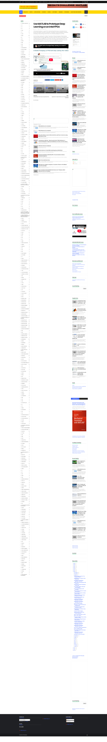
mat (22, 572)
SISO (22, 473)
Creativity (23, 139)
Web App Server (24, 562)
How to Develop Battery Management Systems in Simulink (78, 253)
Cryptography (24, 141)
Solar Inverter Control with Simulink (25, 505)
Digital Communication (25, 175)
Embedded (23, 197)
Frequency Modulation (25, 227)
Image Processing (24, 260)
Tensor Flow (24, 527)
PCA (22, 399)
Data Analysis (24, 161)
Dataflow (23, 166)
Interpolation (24, 267)
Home (34, 20)
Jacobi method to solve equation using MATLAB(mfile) (81, 373)
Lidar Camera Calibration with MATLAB (80, 627)
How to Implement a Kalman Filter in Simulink (81, 462)
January (75, 646)
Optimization (24, 395)
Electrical (23, 191)
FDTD (22, 201)
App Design (23, 67)
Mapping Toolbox (24, 337)
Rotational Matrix (25, 466)
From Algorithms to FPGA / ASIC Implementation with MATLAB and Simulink (51, 90)
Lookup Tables (24, 293)
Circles (23, 124)
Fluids (23, 223)
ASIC (22, 44)
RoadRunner (24, 461)
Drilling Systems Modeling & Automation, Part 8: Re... (78, 599)
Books (73, 385)
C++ (22, 110)
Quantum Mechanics (25, 441)
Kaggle (23, 277)
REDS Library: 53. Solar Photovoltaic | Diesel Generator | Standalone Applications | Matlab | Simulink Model (79, 327)
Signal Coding (24, 491)
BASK (22, 85)
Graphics (23, 246)
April (75, 642)
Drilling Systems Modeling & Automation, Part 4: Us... (78, 632)
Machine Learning (75, 445)
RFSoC (22, 445)
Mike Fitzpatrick (24, 346)
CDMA (22, 115)
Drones (23, 186)
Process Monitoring (25, 429)
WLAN (22, 555)
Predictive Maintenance (25, 427)
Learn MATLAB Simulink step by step (78, 249)
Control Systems (24, 134)
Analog (23, 60)
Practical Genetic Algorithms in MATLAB (78, 437)
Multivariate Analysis (25, 362)
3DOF (22, 30)
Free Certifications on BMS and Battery (78, 52)
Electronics (24, 193)
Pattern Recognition (25, 414)
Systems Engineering (25, 524)
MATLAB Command (24, 305)
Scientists (23, 482)
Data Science (24, 163)
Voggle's (23, 553)
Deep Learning (24, 170)
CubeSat (23, 143)
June (75, 639)
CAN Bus (23, 113)
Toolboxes (23, 532)
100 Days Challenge (25, 23)
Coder (23, 129)
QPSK (22, 438)
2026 (74, 563)
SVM (22, 477)
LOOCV (23, 282)
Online (23, 392)
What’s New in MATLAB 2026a (44, 160)
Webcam (23, 564)
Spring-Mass (24, 509)
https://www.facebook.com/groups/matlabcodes (53, 77)
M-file (22, 296)
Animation (23, 64)
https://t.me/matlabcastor (46, 76)
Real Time (23, 454)
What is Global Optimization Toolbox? (80, 614)
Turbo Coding (24, 539)
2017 (74, 650)
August (75, 637)
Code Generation (24, 127)
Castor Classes (24, 122)
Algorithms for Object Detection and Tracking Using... (80, 605)
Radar (23, 448)
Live (22, 289)
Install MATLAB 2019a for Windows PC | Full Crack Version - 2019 (81, 302)
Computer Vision (74, 446)
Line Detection (24, 286)
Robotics (23, 463)
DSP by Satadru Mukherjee (24, 157)
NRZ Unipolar (24, 371)
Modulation (24, 357)
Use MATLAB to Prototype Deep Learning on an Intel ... (79, 607)
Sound (23, 507)
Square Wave (24, 511)
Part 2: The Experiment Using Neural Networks (80, 477)
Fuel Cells (23, 230)
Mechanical (23, 342)
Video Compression (25, 550)
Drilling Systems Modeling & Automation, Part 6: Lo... (78, 623)
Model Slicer (24, 352)
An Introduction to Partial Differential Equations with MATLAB (50, 150)
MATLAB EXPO (24, 307)
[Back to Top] (87, 735)
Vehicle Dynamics (24, 548)
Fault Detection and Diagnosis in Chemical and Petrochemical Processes (25, 212)
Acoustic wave (24, 49)
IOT (22, 256)
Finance (23, 220)
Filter (22, 218)
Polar (23, 421)
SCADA (23, 468)
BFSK (22, 87)
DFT (22, 150)
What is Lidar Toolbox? (77, 615)
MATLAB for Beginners (25, 328)
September (76, 635)
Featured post (75, 398)
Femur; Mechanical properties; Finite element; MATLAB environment (25, 216)
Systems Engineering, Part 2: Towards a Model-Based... (80, 591)
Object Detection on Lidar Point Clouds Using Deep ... (79, 597)
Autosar (23, 82)
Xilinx (22, 567)
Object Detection (24, 390)
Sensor (23, 484)
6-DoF (22, 33)
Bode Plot (23, 101)
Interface (23, 265)
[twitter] (84, 2)
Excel (22, 199)
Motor (23, 359)
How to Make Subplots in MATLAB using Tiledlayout (79, 587)
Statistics (23, 516)
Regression (23, 458)
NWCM (22, 374)
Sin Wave (23, 501)
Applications (24, 69)
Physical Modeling (25, 418)
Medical (23, 344)
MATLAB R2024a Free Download (45, 126)
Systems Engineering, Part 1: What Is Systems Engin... (80, 593)
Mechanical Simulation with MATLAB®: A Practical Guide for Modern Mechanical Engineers (78, 403)
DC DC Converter (74, 270)
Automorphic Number (25, 76)
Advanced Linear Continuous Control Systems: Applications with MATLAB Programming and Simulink (78, 217)
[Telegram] (81, 2)
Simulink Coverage (25, 498)
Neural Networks (24, 381)
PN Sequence (24, 409)
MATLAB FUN (23, 310)
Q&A (22, 434)
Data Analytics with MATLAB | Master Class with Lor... (80, 630)
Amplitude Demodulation (23, 57)
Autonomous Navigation (23, 80)
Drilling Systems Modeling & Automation (25, 184)
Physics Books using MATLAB (77, 388)
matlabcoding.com (23, 730)
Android (23, 62)
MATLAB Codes (24, 303)
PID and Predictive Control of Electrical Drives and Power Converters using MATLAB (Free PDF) (78, 77)
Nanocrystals (24, 378)
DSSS (22, 159)
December (76, 572)
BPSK (22, 92)
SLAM (22, 475)
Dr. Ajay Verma (24, 182)
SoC (22, 503)
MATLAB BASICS (24, 300)
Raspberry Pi (24, 450)
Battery (23, 94)
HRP (22, 251)
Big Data (23, 96)
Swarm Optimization (25, 522)
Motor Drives (74, 269)
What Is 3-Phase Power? (76, 192)
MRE (22, 332)
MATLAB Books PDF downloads (77, 387)
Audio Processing (75, 545)
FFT (22, 204)
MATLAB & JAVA (24, 298)
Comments (75, 163)
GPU (22, 235)
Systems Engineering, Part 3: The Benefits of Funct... (79, 576)
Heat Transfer (24, 253)
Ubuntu (23, 543)
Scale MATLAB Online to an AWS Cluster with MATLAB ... (79, 621)
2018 (74, 649)
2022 (74, 568)
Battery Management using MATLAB (77, 268)
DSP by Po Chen (24, 155)
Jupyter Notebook (25, 272)
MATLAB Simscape (24, 321)
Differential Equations (25, 173)
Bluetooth (23, 99)
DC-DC (22, 146)
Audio (22, 74)
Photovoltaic (24, 416)
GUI (22, 239)
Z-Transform (24, 569)
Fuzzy (22, 232)
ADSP (22, 35)
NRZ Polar (23, 369)
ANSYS (23, 40)
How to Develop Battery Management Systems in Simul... (78, 267)
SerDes (23, 487)
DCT (22, 148)
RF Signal (23, 443)
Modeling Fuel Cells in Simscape (79, 634)
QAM (22, 436)
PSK (22, 411)
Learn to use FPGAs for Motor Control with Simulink (38, 90)
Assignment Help (75, 199)
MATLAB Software (24, 325)
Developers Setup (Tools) (76, 51)
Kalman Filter (24, 279)
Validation (23, 546)
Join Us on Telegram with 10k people (78, 655)
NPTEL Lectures (24, 364)
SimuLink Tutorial (75, 248)
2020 (74, 571)
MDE (22, 330)
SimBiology (23, 494)
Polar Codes (24, 423)
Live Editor (23, 291)
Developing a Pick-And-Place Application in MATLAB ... (78, 581)
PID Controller (24, 402)
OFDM (22, 388)
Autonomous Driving (25, 78)
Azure (22, 84)
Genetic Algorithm (25, 242)
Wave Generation (24, 557)
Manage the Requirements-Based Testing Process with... (79, 595)
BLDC (22, 89)
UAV (22, 541)
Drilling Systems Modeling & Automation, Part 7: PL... (78, 601)
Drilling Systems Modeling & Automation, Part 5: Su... (78, 626)
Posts (68, 719)
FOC (22, 206)
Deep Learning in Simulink (78, 603)
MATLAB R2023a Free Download (45, 130)
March (75, 643)
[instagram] (87, 2)
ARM (22, 42)
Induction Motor (24, 263)
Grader (23, 244)
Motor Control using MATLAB (76, 193)
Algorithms (23, 54)
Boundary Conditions (25, 103)
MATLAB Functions (25, 312)
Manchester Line (24, 335)
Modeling (23, 355)
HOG (22, 249)
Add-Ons (23, 51)
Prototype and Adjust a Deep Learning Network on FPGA (80, 617)
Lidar (22, 284)
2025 (74, 564)
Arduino (23, 71)
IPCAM (22, 258)
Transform (23, 534)
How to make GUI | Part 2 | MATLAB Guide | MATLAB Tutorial (81, 318)
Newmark (23, 383)
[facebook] (82, 2)
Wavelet (23, 560)
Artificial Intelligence (75, 447)
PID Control (74, 194)
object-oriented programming (24, 575)
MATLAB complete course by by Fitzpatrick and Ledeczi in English (79, 245)
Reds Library (24, 456)
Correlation (24, 136)
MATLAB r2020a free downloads (45, 145)
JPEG (22, 270)
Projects (23, 431)
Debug (23, 168)
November (76, 573)
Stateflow (23, 514)
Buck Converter (24, 106)
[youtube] (85, 2)
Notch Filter (24, 385)
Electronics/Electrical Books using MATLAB (79, 386)
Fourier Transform (25, 225)
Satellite (23, 480)
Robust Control (24, 465)
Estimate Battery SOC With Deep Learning (78, 191)
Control (23, 132)
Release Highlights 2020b (78, 628)
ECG (22, 188)
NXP (22, 376)
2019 (74, 647)
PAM (22, 397)
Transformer (24, 536)
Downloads (23, 180)
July (75, 638)
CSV (22, 117)
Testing (23, 529)
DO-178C (23, 153)
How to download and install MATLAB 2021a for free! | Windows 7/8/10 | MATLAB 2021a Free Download (79, 353)
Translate (26, 721)
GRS (22, 237)
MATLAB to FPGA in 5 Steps (62, 91)
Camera (23, 120)
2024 (74, 566)
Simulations (24, 496)
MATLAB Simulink (24, 323)
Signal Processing (75, 546)
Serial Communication (25, 489)
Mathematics (24, 339)
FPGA (22, 208)
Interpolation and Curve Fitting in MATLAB (78, 436)
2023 (74, 567)
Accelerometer (24, 47)
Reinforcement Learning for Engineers (78, 450)
